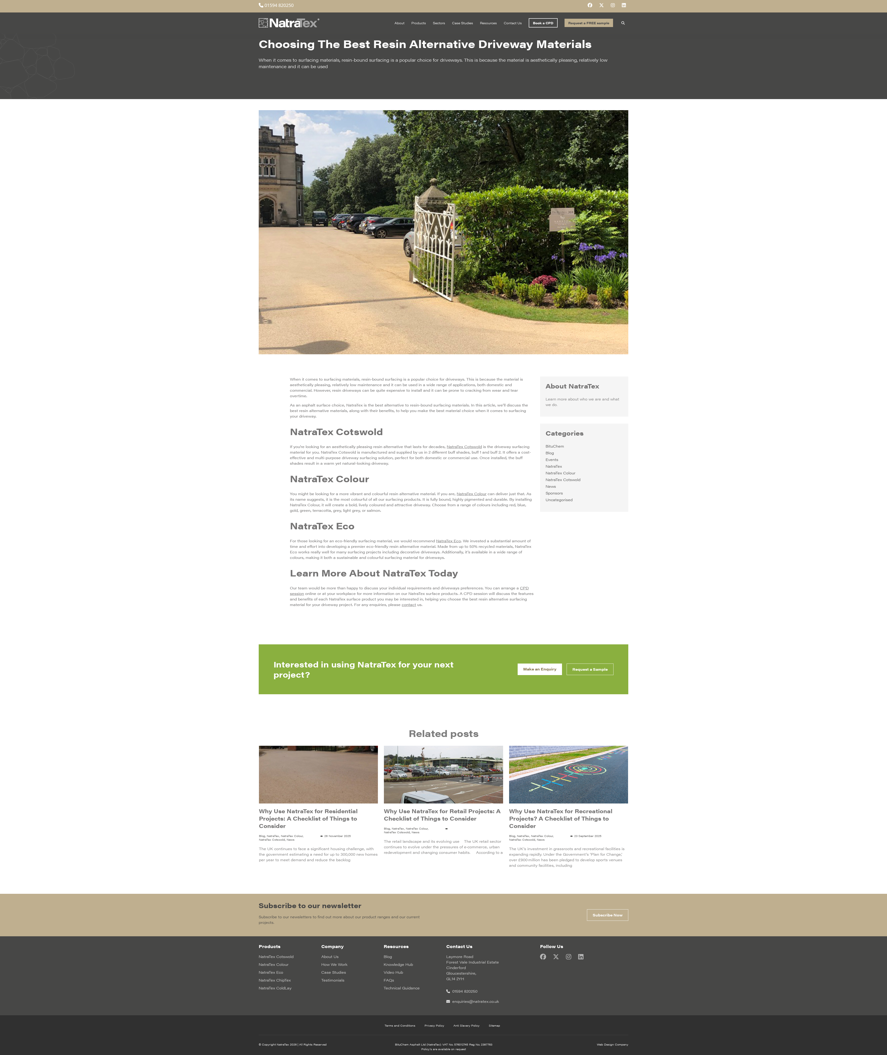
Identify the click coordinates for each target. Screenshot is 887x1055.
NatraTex (554, 466)
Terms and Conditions (400, 1025)
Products (418, 23)
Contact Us (513, 23)
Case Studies (462, 23)
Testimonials (332, 980)
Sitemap (494, 1025)
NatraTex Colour (560, 473)
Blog (550, 452)
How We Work (334, 964)
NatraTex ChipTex (275, 980)
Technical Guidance (402, 988)
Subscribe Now (608, 915)
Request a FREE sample (588, 23)
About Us (330, 956)
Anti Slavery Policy (466, 1025)
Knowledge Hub (398, 964)
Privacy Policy (434, 1025)
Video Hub (393, 972)
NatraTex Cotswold (563, 479)
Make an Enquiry (539, 669)
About (399, 23)
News (551, 486)
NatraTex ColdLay (275, 988)
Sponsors (554, 493)
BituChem (555, 446)
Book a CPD (543, 23)
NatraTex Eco (271, 972)
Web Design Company (612, 1044)
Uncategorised (559, 499)
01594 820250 (278, 5)
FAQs (389, 980)
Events (552, 459)
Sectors (439, 23)
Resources (488, 23)
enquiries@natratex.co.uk (475, 1001)
